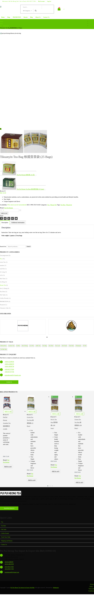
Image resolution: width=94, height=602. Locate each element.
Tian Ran (71, 345)
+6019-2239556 (9, 361)
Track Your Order (5, 537)
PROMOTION (17, 17)
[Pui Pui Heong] (23, 327)
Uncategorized (4, 255)
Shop (8, 17)
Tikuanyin (69, 205)
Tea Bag (62, 205)
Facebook (1, 218)
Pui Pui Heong (8, 208)
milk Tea (38, 345)
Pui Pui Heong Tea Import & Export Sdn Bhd (22, 587)
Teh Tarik (2, 295)
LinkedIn (8, 218)
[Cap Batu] (71, 327)
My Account (41, 1)
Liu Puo (32, 345)
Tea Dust (2, 291)
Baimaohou (3, 345)
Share (1, 216)
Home (3, 17)
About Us (38, 17)
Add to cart (4, 213)
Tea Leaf (57, 345)
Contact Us (46, 17)
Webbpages (56, 587)
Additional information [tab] (17, 222)
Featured (2, 304)
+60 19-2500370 (9, 562)
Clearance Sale (4, 308)
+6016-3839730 (9, 366)
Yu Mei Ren (4, 349)
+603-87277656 (9, 369)
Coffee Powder (4, 298)
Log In (49, 1)
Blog (31, 17)
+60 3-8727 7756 (9, 569)
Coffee (18, 345)
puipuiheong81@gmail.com (13, 375)
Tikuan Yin (53, 205)
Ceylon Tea (11, 345)
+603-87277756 (9, 372)
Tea (48, 205)
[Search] (35, 10)
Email (16, 218)
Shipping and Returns (6, 541)
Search (28, 246)
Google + (12, 218)
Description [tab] (4, 222)
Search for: (3, 246)
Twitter (5, 218)
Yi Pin (84, 345)
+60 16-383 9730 (9, 564)
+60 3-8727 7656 (31, 1)
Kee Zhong (25, 345)
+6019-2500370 (9, 364)
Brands (26, 17)
